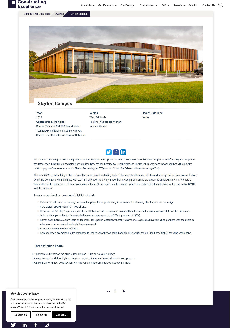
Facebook (116, 152)
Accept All (62, 315)
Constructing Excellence (37, 13)
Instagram (46, 325)
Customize (21, 315)
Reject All (41, 315)
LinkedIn (123, 152)
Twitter (109, 152)
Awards (59, 13)
